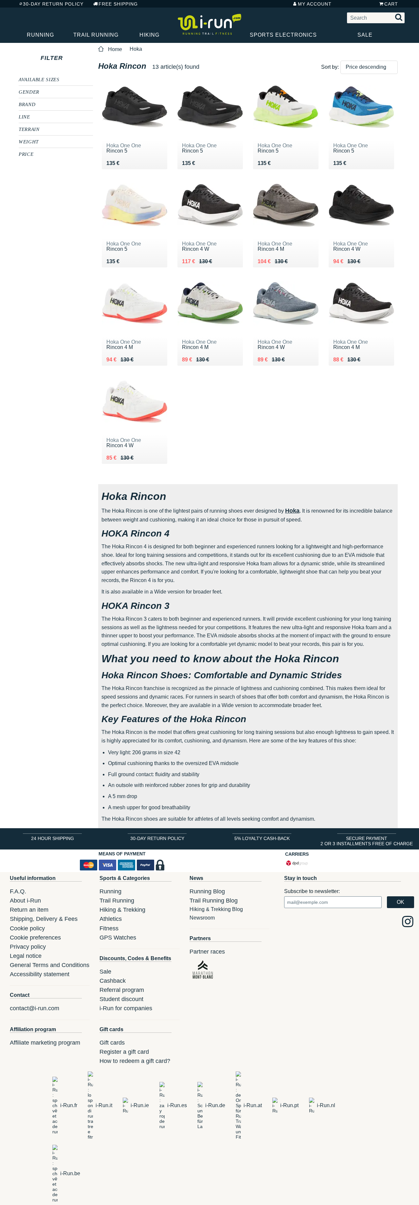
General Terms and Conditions (49, 965)
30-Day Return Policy (53, 4)
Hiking (149, 35)
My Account (315, 4)
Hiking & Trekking (122, 909)
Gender (29, 91)
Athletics (111, 919)
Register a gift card (124, 1052)
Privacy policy (28, 946)
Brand (27, 104)
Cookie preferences (35, 937)
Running (40, 35)
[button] (369, 67)
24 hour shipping (52, 838)
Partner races (207, 951)
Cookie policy (27, 928)
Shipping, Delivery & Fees (44, 919)
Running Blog (207, 891)
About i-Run (25, 900)
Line (24, 116)
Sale (365, 35)
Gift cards (112, 1042)
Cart (391, 4)
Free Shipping (118, 4)
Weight (29, 141)
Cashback (113, 980)
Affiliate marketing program (45, 1042)
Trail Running (95, 35)
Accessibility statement (39, 974)
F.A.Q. (18, 891)
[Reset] (69, 58)
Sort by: (330, 67)
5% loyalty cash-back (262, 838)
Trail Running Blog (214, 900)
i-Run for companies (126, 1008)
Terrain (29, 129)
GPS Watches (118, 937)
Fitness (109, 928)
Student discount (121, 999)
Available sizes (39, 79)
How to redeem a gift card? (135, 1061)
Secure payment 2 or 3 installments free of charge (366, 841)
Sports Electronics (283, 35)
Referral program (122, 990)
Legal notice (26, 956)
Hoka (136, 49)
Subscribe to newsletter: (312, 891)
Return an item (29, 909)
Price (26, 153)
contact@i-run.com (34, 1008)
